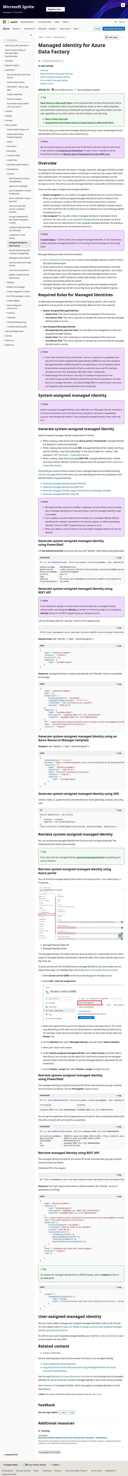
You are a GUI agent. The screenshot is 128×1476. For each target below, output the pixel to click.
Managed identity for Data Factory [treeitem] (18, 244)
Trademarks (110, 1470)
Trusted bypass (47, 239)
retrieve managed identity (50, 474)
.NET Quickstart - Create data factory (71, 455)
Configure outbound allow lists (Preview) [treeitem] (20, 229)
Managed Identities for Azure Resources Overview (66, 1376)
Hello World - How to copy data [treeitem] (17, 88)
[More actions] (122, 37)
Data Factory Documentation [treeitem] (17, 45)
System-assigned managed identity (55, 77)
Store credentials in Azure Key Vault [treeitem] (20, 200)
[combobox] (17, 40)
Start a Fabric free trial (56, 119)
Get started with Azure (114, 28)
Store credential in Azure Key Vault (59, 259)
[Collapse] (31, 35)
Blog (36, 1470)
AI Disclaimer (7, 1470)
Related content (47, 83)
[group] (81, 572)
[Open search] (115, 22)
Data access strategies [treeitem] (18, 186)
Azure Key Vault (59, 180)
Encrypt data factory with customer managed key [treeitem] (19, 252)
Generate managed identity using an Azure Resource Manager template (77, 490)
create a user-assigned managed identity (79, 219)
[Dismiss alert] (123, 5)
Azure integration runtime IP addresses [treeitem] (20, 192)
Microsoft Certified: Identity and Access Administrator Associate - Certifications (72, 1438)
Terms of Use (96, 1470)
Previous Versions (23, 1470)
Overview (44, 70)
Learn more (97, 1394)
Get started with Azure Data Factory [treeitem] (18, 76)
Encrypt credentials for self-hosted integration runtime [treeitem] (18, 219)
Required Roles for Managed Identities (56, 73)
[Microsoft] (4, 22)
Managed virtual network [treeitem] (19, 258)
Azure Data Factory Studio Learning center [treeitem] (18, 105)
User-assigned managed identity (54, 80)
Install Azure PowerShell (70, 150)
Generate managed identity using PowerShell (64, 483)
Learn (41, 37)
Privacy (57, 1470)
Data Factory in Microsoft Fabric (56, 103)
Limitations (47, 1385)
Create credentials (51, 1352)
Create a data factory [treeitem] (15, 82)
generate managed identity (90, 857)
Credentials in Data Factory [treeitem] (17, 236)
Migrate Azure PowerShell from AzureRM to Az (87, 154)
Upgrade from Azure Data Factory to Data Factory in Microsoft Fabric (79, 122)
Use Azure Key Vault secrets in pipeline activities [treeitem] (17, 209)
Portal (97, 28)
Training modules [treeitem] (14, 99)
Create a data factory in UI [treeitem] (18, 129)
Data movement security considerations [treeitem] (19, 180)
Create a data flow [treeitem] (14, 94)
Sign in (122, 22)
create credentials (108, 1335)
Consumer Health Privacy (75, 1470)
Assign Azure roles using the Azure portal (97, 970)
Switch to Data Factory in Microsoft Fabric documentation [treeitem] (15, 53)
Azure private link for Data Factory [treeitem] (20, 264)
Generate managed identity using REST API (63, 487)
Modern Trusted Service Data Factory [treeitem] (19, 276)
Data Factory (59, 37)
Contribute (47, 1470)
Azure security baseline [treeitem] (19, 270)
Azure (48, 37)
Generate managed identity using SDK (61, 494)
